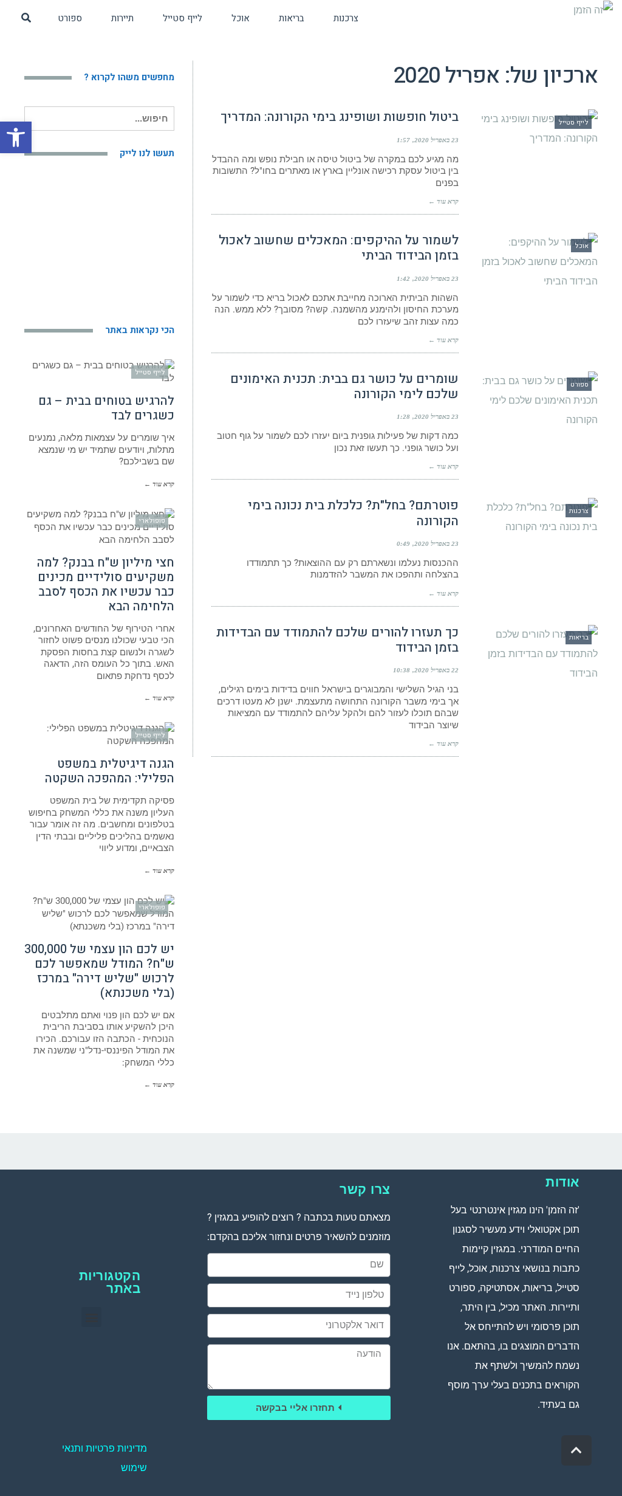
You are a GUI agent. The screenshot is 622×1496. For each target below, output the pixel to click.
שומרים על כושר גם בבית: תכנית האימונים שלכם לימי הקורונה (344, 387)
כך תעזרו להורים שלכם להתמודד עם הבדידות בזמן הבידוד (337, 640)
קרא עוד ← (443, 201)
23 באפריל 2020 (436, 139)
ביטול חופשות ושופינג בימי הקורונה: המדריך (339, 117)
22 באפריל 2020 (436, 670)
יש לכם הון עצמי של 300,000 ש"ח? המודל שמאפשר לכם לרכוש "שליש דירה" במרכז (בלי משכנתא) (99, 971)
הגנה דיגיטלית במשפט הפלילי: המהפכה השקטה (109, 771)
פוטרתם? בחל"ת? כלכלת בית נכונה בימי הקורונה (353, 513)
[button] (16, 137)
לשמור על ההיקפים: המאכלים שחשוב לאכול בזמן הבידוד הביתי (339, 248)
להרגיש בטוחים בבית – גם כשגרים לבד (106, 408)
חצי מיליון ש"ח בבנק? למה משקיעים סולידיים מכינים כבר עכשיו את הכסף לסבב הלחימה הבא (105, 584)
